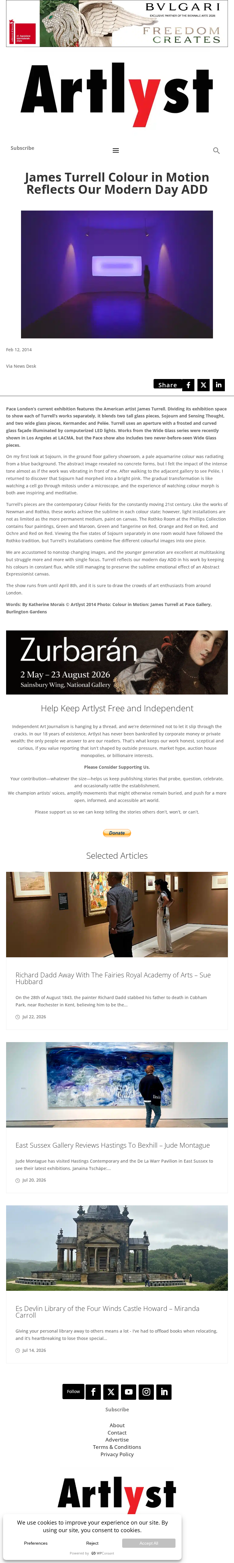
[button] (216, 150)
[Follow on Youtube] (128, 1392)
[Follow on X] (111, 1392)
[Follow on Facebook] (93, 1392)
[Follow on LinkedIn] (164, 1392)
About (117, 1425)
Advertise (117, 1439)
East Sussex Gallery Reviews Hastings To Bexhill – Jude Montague (113, 1145)
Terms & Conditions (117, 1446)
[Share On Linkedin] (219, 385)
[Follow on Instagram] (146, 1392)
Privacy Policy (117, 1454)
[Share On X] (203, 385)
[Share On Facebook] (188, 385)
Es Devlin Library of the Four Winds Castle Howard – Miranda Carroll (108, 1311)
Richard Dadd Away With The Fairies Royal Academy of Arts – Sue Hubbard (113, 978)
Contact (117, 1432)
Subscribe (22, 148)
